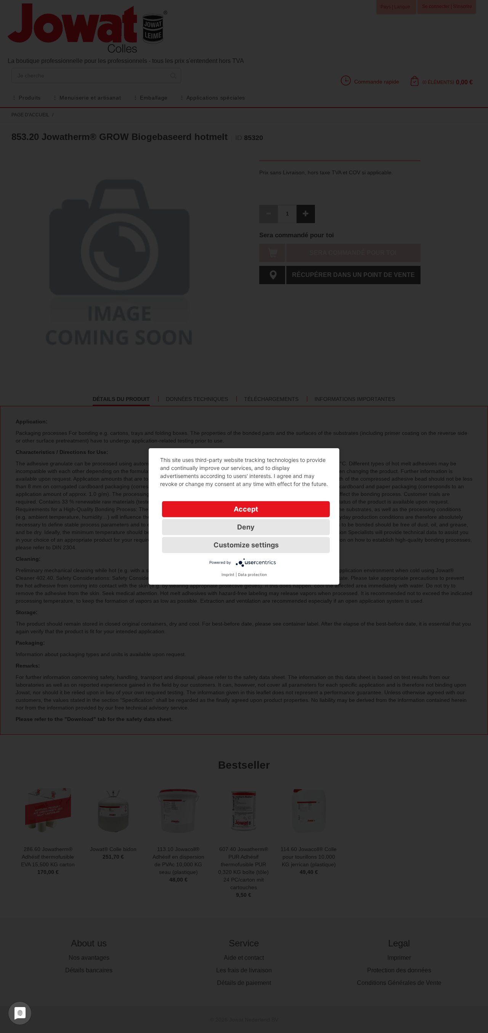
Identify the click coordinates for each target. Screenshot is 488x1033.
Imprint (228, 574)
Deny (246, 527)
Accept (246, 509)
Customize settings (246, 545)
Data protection (252, 574)
